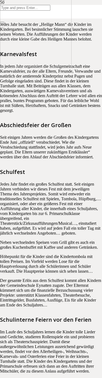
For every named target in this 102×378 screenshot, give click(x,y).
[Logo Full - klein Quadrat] (36, 65)
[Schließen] (2, 22)
